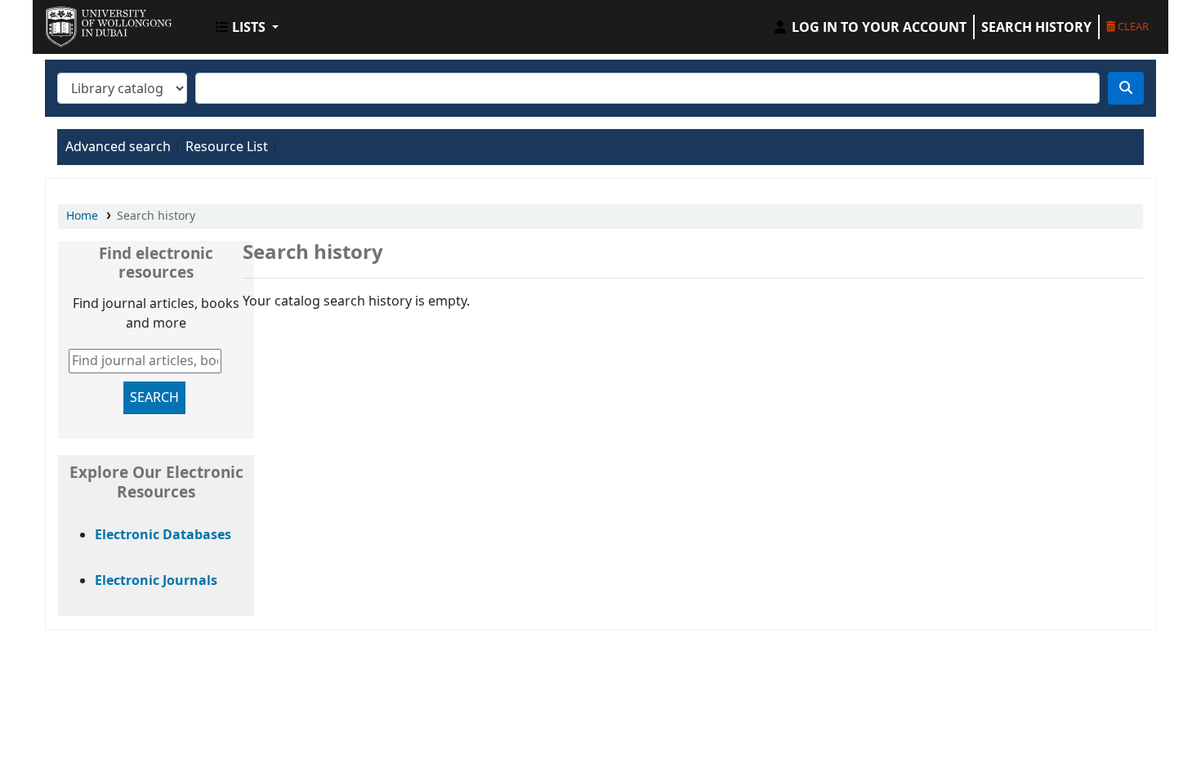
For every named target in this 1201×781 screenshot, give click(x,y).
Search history (1036, 27)
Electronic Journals (156, 581)
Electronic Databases (163, 535)
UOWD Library (86, 23)
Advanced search (118, 147)
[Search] (1126, 88)
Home (82, 216)
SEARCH (154, 398)
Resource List (226, 147)
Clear (1132, 26)
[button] (247, 27)
